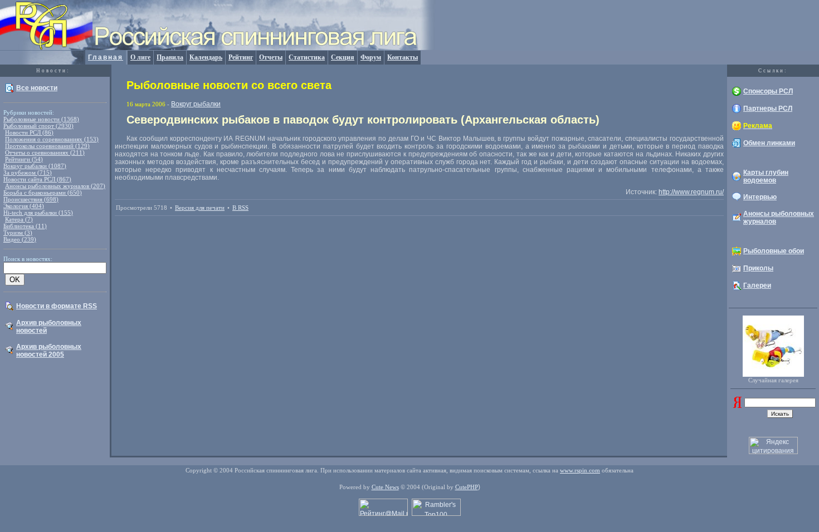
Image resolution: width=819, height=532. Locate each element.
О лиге (140, 57)
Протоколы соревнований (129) (47, 145)
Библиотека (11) (25, 226)
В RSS (240, 207)
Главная (105, 57)
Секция (342, 57)
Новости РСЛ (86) (29, 132)
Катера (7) (19, 219)
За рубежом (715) (27, 172)
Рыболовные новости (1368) (41, 119)
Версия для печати (200, 207)
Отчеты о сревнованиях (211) (45, 152)
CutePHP (466, 487)
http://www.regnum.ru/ (691, 192)
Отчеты (270, 57)
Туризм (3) (17, 232)
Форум (370, 57)
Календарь (205, 57)
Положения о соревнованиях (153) (52, 139)
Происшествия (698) (30, 199)
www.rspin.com (580, 470)
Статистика (307, 57)
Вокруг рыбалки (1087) (34, 165)
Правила (170, 57)
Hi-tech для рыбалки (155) (38, 212)
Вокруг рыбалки (196, 104)
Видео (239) (19, 239)
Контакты (402, 57)
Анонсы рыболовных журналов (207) (55, 186)
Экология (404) (23, 206)
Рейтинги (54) (24, 159)
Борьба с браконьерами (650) (42, 192)
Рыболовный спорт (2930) (38, 125)
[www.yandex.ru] (737, 406)
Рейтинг (240, 57)
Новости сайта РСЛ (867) (37, 179)
